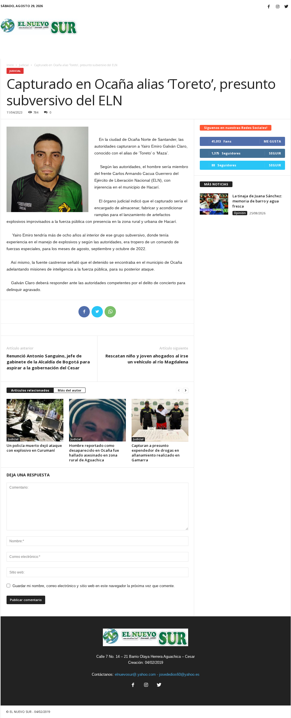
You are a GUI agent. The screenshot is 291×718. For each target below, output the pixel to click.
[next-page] (185, 390)
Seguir (275, 153)
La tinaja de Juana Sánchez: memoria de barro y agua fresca (257, 201)
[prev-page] (179, 390)
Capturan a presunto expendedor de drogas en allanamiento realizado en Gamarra (156, 452)
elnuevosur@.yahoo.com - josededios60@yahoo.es (157, 674)
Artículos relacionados (30, 390)
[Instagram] (277, 7)
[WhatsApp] (110, 311)
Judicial (24, 65)
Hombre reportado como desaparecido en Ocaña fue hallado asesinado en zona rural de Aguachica (94, 452)
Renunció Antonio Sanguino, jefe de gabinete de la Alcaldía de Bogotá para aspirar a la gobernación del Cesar (48, 361)
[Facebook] (268, 7)
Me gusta (272, 141)
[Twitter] (286, 7)
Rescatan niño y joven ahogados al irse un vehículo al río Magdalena (146, 359)
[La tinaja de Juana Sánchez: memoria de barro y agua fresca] (214, 204)
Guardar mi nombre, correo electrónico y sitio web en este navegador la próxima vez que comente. (94, 586)
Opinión (240, 213)
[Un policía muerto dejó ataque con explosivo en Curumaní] (35, 420)
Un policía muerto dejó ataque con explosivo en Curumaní (34, 448)
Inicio (10, 65)
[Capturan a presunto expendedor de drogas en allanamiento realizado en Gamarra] (160, 420)
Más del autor (69, 390)
